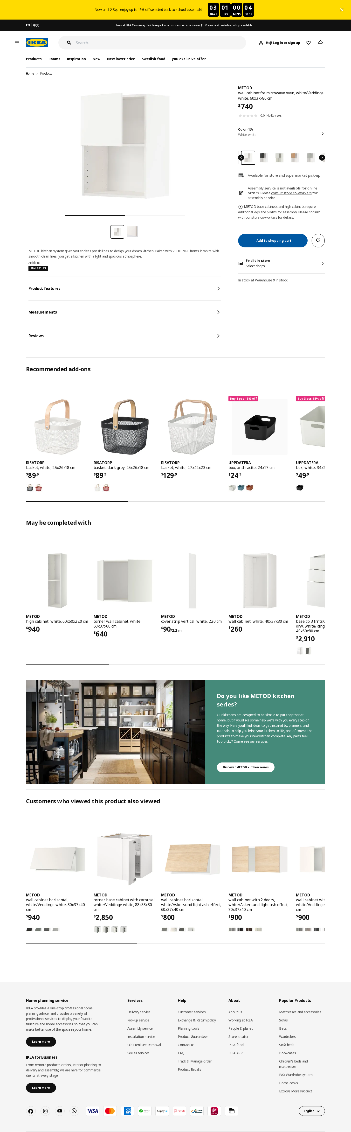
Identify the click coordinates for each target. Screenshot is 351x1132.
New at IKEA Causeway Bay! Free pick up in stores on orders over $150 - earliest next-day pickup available (184, 25)
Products (46, 73)
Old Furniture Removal (144, 1044)
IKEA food (235, 1044)
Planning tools (188, 1028)
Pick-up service (138, 1020)
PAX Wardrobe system (295, 1074)
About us (235, 1012)
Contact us (186, 1044)
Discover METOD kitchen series (245, 767)
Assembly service (140, 1028)
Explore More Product (295, 1091)
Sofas (283, 1020)
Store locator (238, 1036)
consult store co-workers (291, 192)
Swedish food (153, 58)
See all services (138, 1053)
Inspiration (76, 58)
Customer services (192, 1012)
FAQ (181, 1053)
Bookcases (287, 1053)
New (96, 58)
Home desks (288, 1083)
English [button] (309, 1111)
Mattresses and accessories (300, 1012)
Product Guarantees (193, 1036)
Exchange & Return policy (197, 1020)
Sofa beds (286, 1044)
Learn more (41, 1042)
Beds (283, 1028)
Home (30, 73)
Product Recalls (189, 1069)
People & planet (240, 1028)
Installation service (141, 1036)
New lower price (121, 58)
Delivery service (138, 1012)
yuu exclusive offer (189, 58)
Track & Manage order (194, 1061)
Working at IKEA (240, 1020)
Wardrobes (287, 1036)
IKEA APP (235, 1053)
